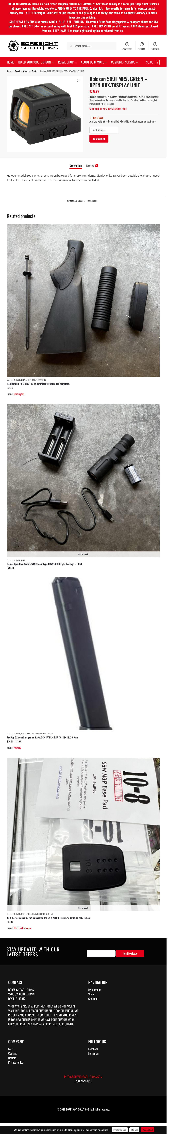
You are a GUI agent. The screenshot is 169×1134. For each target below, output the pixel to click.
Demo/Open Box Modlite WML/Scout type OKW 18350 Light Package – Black (44, 564)
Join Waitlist (99, 139)
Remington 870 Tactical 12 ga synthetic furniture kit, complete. (38, 383)
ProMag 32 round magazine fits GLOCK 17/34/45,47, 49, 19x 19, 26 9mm (42, 737)
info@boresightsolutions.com (83, 1076)
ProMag (17, 748)
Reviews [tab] (91, 166)
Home (9, 71)
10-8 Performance (22, 928)
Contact (141, 48)
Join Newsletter (130, 953)
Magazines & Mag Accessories (34, 733)
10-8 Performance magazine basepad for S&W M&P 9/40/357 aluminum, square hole (48, 917)
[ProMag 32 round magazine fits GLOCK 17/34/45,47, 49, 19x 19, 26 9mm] (83, 653)
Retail (17, 71)
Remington (19, 394)
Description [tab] (76, 166)
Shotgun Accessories (37, 379)
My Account (127, 48)
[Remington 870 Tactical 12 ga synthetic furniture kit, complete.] (83, 300)
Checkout (155, 48)
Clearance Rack (29, 71)
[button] (153, 62)
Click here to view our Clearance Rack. (108, 109)
